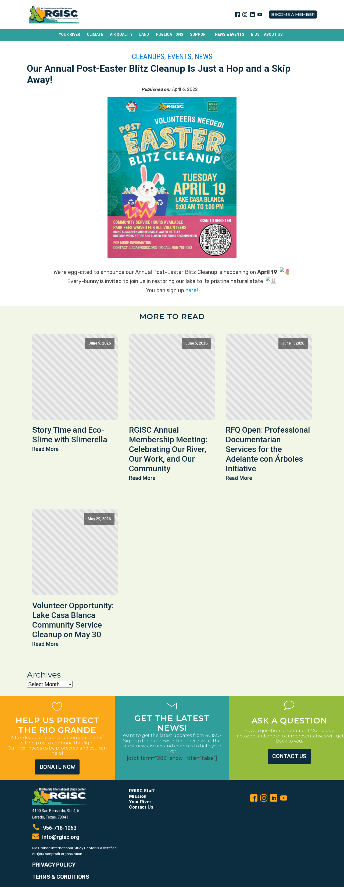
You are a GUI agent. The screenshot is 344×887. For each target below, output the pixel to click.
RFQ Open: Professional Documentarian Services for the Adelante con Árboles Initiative (268, 449)
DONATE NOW (57, 767)
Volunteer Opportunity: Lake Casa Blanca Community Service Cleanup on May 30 (73, 620)
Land (144, 34)
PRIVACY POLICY (54, 864)
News (203, 56)
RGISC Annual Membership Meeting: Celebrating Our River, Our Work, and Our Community (168, 449)
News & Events (229, 34)
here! (191, 290)
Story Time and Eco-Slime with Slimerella (69, 434)
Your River (69, 34)
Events (179, 56)
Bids (255, 34)
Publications (169, 34)
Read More (45, 449)
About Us (273, 34)
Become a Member (293, 14)
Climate (95, 34)
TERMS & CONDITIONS (60, 877)
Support (199, 34)
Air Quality (121, 34)
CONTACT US (289, 756)
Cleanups (148, 56)
